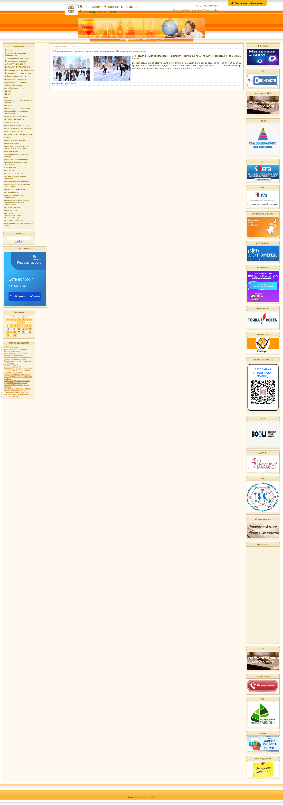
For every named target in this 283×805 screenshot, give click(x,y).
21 (15, 332)
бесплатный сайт (142, 797)
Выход (155, 40)
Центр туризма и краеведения (16, 394)
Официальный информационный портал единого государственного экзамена (18, 377)
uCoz (153, 797)
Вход (162, 40)
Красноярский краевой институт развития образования (17, 372)
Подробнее (199, 68)
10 (27, 326)
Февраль (69, 46)
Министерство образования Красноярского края (15, 350)
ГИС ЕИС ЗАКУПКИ (12, 396)
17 (27, 329)
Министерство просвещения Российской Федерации (15, 354)
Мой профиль (134, 40)
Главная (122, 40)
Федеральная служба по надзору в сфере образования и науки (18, 358)
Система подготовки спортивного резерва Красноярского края (17, 389)
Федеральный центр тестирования (18, 369)
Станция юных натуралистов (16, 392)
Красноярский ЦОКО (12, 367)
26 (8, 335)
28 (15, 335)
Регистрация (146, 40)
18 (30, 329)
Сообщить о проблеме (25, 296)
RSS (216, 12)
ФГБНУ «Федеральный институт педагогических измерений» (17, 382)
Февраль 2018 (19, 317)
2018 (62, 46)
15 (19, 329)
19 (8, 332)
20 (11, 332)
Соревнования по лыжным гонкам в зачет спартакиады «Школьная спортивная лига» (100, 51)
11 (30, 326)
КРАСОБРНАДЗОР (11, 365)
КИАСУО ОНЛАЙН (11, 347)
